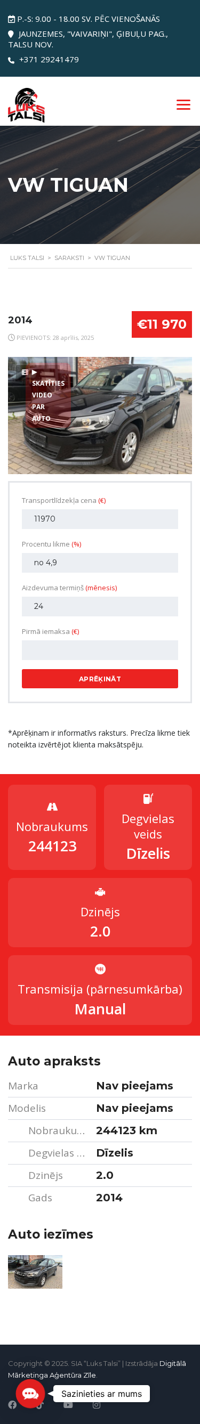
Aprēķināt (100, 679)
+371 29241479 (49, 59)
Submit (98, 1392)
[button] (30, 1394)
